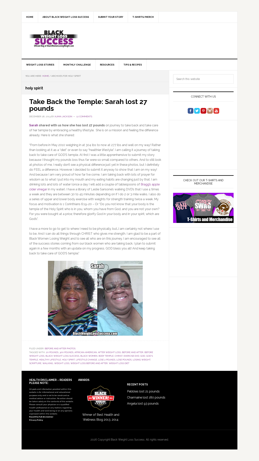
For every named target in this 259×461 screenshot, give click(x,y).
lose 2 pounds (106, 359)
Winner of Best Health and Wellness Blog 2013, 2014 (100, 417)
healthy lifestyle (50, 359)
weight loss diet (119, 363)
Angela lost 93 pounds (143, 403)
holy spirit (68, 359)
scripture (35, 363)
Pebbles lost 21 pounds (143, 391)
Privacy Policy (36, 420)
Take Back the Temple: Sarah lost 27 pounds (88, 105)
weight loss (61, 363)
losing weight (141, 359)
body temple (106, 356)
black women (88, 356)
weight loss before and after (89, 363)
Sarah (33, 125)
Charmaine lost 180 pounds (146, 397)
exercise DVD (131, 356)
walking (47, 363)
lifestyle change (86, 359)
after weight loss (109, 352)
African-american (86, 352)
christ (118, 356)
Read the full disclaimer (41, 417)
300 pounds (66, 352)
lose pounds (124, 359)
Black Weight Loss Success (53, 38)
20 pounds (52, 352)
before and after (132, 352)
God (142, 356)
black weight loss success (62, 356)
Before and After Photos (60, 348)
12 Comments (84, 116)
